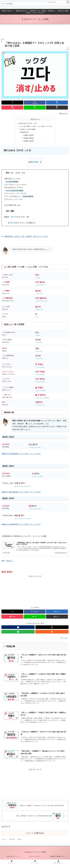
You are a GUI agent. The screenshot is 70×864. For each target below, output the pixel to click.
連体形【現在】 (29, 135)
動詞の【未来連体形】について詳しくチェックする (22, 524)
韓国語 (10, 571)
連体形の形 (24, 132)
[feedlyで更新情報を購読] (18, 631)
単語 (4, 571)
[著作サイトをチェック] (18, 627)
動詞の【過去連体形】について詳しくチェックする (22, 492)
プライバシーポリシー (35, 856)
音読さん (9, 561)
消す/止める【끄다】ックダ (28, 123)
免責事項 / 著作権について (57, 856)
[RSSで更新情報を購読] (52, 631)
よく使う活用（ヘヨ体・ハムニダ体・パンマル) (36, 126)
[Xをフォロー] (52, 627)
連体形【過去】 (29, 138)
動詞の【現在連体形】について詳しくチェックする (22, 454)
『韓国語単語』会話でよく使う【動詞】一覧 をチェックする (25, 236)
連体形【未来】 (29, 141)
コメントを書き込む (35, 833)
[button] (57, 107)
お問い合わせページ (12, 856)
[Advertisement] (35, 32)
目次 (32, 119)
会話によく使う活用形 (28, 129)
